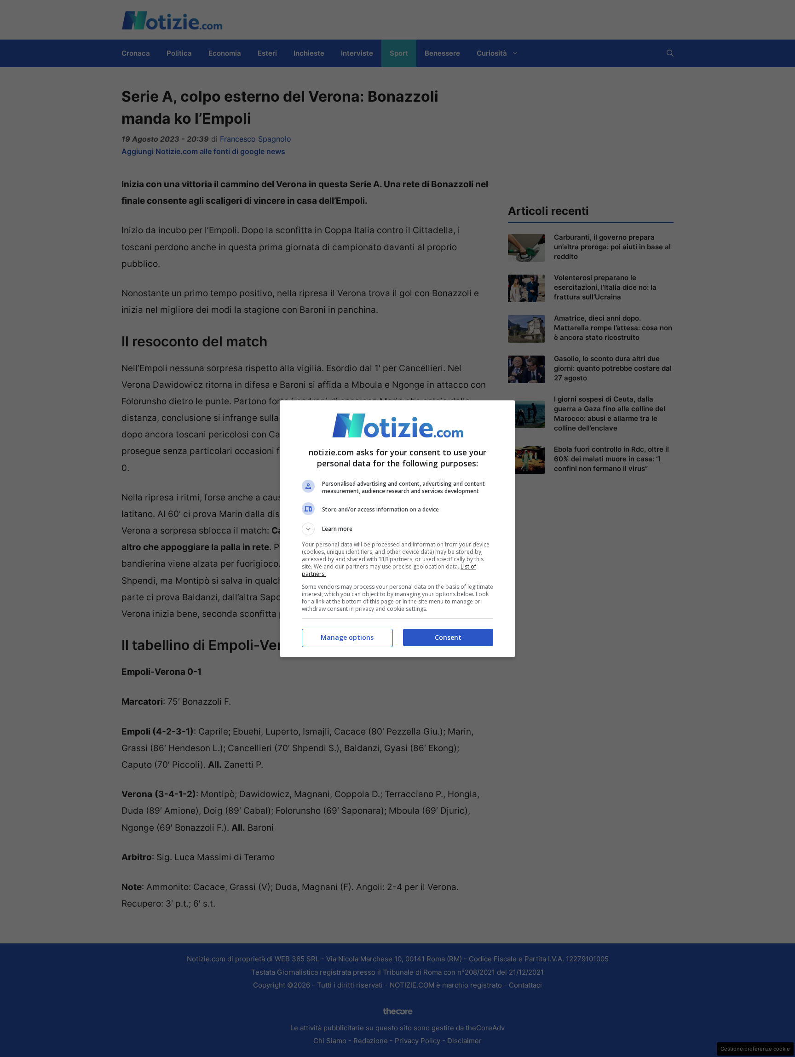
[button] (397, 529)
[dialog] (397, 528)
